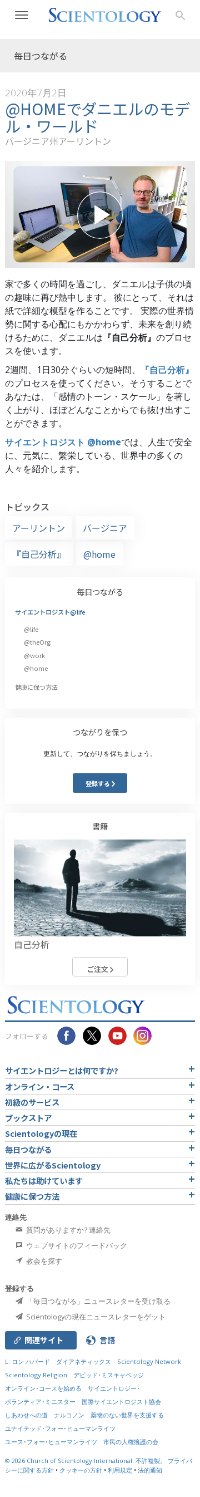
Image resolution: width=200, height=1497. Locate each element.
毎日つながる (100, 591)
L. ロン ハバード (27, 1361)
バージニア (105, 527)
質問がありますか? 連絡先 (67, 1230)
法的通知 (150, 1470)
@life (31, 629)
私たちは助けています (44, 1180)
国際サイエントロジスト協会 (121, 1401)
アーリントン (38, 527)
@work (34, 655)
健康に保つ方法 (36, 687)
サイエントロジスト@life (50, 611)
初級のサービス (32, 1102)
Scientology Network (149, 1361)
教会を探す (43, 1261)
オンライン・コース (39, 1086)
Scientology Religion (36, 1375)
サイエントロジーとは (61, 1070)
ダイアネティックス (83, 1361)
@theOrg (37, 641)
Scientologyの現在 (41, 1133)
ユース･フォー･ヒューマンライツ (51, 1441)
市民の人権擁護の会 (130, 1441)
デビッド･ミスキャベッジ (108, 1375)
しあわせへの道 (26, 1415)
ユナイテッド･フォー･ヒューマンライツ (60, 1428)
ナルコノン (69, 1415)
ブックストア (28, 1117)
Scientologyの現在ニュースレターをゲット (95, 1317)
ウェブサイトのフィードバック (75, 1245)
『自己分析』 (167, 370)
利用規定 (120, 1470)
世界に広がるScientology (53, 1165)
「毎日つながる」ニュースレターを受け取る (97, 1301)
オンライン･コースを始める (43, 1388)
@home (99, 554)
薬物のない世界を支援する (127, 1415)
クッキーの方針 (80, 1470)
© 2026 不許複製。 (86, 1460)
